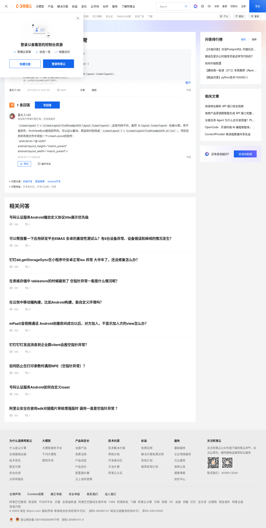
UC (171, 502)
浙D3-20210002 (152, 511)
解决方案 (62, 6)
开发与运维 (43, 186)
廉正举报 (56, 494)
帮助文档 (114, 454)
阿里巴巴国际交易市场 (92, 502)
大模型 (40, 6)
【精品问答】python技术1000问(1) (226, 77)
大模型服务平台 (52, 448)
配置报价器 (82, 473)
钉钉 (193, 502)
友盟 (178, 502)
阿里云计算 (145, 502)
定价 (84, 6)
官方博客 (97, 16)
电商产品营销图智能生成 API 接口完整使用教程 (234, 113)
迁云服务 (180, 460)
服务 (115, 6)
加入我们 (110, 494)
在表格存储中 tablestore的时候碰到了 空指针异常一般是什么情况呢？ (64, 280)
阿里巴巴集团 (17, 502)
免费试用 (81, 454)
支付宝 (202, 502)
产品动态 (81, 460)
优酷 (185, 502)
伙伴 (105, 6)
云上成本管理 (83, 479)
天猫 (57, 502)
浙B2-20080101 (99, 511)
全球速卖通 (69, 502)
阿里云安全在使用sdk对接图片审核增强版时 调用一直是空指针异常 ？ (64, 408)
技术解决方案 (116, 448)
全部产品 (81, 448)
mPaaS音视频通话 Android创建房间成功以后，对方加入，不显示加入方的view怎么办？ (78, 323)
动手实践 (84, 16)
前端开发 (27, 181)
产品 (50, 6)
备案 (224, 6)
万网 (157, 502)
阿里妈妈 (122, 502)
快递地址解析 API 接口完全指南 (224, 106)
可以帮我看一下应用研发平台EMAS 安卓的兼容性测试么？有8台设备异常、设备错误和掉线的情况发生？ (91, 238)
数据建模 (40, 181)
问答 (53, 186)
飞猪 (133, 502)
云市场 (95, 6)
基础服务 (180, 448)
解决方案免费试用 (152, 454)
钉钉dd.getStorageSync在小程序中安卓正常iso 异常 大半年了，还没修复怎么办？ (74, 259)
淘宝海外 (224, 502)
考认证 (109, 16)
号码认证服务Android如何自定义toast (39, 387)
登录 (257, 6)
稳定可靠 (15, 466)
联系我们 (92, 494)
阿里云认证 (115, 473)
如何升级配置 (213, 63)
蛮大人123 (14, 90)
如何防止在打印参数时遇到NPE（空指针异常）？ (48, 365)
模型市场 (48, 460)
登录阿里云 (58, 64)
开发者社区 (29, 186)
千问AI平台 (46, 502)
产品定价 (81, 466)
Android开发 (54, 181)
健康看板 (180, 473)
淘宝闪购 (15, 506)
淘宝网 (32, 502)
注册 (243, 6)
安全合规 (15, 473)
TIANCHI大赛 (124, 16)
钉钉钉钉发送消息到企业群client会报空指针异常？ (49, 344)
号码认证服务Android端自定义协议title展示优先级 (49, 217)
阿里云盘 (237, 502)
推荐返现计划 (149, 466)
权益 (75, 6)
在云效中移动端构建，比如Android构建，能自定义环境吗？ (56, 302)
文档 (216, 6)
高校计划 (146, 460)
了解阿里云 (128, 6)
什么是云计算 (17, 448)
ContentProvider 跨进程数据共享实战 (227, 134)
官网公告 (180, 466)
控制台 (234, 6)
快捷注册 (25, 64)
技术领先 (15, 460)
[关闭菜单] (6, 6)
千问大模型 (49, 454)
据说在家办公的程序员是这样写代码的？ (229, 56)
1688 (111, 502)
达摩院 (212, 502)
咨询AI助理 (245, 154)
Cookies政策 (35, 494)
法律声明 (15, 494)
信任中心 (180, 479)
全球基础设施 (17, 454)
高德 (164, 502)
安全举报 (74, 494)
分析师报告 (16, 479)
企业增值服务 (182, 454)
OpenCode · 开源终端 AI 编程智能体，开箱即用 (234, 127)
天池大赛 (114, 466)
